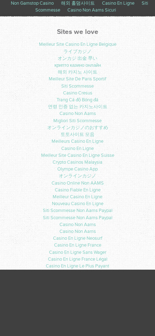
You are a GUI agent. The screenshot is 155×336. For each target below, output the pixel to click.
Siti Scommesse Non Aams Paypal (77, 210)
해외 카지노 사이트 (77, 72)
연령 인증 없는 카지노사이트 (77, 107)
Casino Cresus (77, 93)
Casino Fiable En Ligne (78, 190)
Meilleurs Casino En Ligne (77, 141)
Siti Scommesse (77, 86)
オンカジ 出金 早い (77, 58)
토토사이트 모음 (77, 134)
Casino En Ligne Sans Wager (77, 252)
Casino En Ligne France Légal (77, 259)
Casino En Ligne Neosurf (77, 238)
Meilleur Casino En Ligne (77, 197)
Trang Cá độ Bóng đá (77, 100)
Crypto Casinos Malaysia (77, 162)
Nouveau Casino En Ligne (77, 204)
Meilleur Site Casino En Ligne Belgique (77, 44)
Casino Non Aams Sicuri (91, 10)
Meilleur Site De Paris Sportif (77, 79)
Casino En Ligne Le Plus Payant (77, 266)
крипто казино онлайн (77, 65)
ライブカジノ (77, 51)
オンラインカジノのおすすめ (77, 128)
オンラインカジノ (77, 176)
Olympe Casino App (77, 169)
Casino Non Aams (77, 113)
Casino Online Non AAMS (78, 183)
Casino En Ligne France (77, 245)
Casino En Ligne (77, 148)
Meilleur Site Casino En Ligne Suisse (77, 155)
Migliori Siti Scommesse (77, 121)
